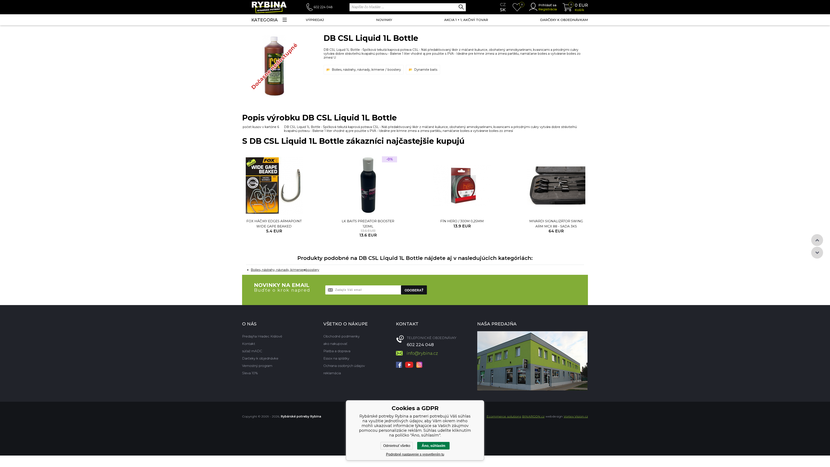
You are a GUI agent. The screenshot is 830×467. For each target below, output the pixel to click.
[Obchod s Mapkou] (532, 360)
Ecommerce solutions (504, 416)
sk (503, 9)
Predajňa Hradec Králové (262, 336)
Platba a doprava (336, 351)
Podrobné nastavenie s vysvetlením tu (415, 454)
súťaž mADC (252, 351)
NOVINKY (384, 20)
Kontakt (248, 344)
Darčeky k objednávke (260, 358)
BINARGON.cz (533, 416)
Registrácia (547, 9)
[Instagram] (419, 365)
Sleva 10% (250, 373)
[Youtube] (409, 365)
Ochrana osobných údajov (344, 366)
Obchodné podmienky (341, 336)
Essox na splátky (336, 358)
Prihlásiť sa (547, 5)
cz (503, 4)
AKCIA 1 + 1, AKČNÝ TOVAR (466, 20)
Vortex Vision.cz (576, 416)
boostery (394, 70)
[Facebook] (399, 365)
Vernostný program (257, 366)
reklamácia (332, 373)
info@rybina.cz (422, 353)
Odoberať (414, 290)
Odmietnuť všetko (396, 446)
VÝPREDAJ (315, 20)
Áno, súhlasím (433, 446)
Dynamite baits (425, 70)
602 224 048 (323, 7)
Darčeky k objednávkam (564, 20)
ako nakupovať (335, 344)
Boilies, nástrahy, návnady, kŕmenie (358, 70)
